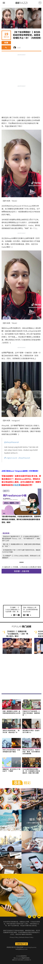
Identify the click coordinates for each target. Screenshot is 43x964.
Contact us (21, 944)
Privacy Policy (14, 937)
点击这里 (16, 485)
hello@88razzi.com (21, 949)
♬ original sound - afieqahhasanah (17, 458)
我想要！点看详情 (21, 571)
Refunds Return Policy (26, 937)
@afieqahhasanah (11, 442)
